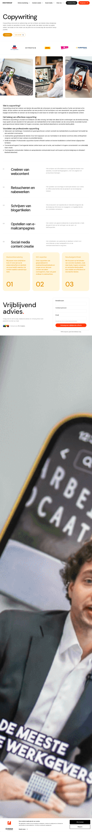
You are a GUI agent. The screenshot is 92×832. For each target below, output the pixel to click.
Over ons (59, 3)
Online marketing (23, 3)
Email (57, 315)
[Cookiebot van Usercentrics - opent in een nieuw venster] (9, 829)
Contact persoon (60, 308)
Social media (48, 3)
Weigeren (80, 826)
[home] (7, 3)
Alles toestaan (80, 822)
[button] (24, 3)
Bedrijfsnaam (59, 301)
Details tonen (22, 829)
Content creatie (36, 3)
